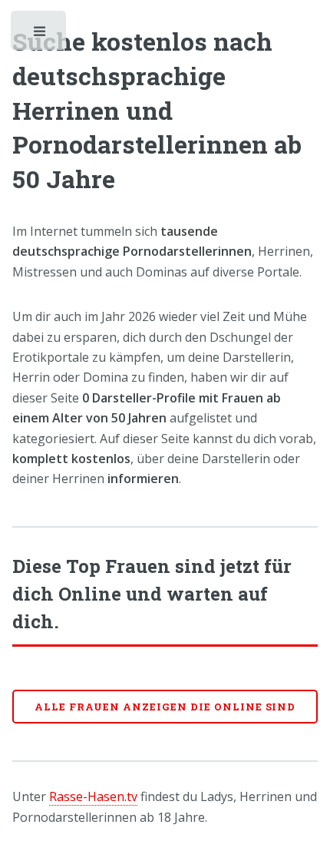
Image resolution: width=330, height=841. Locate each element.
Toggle (40, 34)
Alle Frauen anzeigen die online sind (165, 706)
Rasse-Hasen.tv (93, 796)
